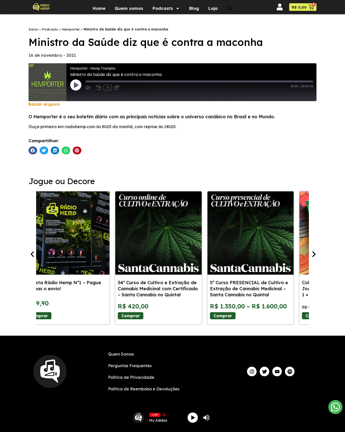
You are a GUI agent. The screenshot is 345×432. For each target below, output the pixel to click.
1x (107, 87)
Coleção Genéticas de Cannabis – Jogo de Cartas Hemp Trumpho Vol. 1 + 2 (264, 289)
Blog (194, 20)
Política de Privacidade (131, 377)
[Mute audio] (89, 87)
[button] (229, 20)
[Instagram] (252, 371)
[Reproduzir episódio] (75, 85)
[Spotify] (289, 371)
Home (99, 20)
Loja (213, 20)
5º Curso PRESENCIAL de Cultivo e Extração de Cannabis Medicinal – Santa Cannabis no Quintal (171, 289)
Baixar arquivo (44, 104)
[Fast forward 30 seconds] (118, 87)
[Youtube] (277, 371)
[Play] (193, 417)
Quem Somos (121, 354)
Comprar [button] (237, 315)
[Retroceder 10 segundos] (98, 87)
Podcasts (162, 20)
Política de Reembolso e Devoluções (143, 388)
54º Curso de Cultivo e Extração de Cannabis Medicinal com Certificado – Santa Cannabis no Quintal (80, 289)
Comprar (52, 315)
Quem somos (129, 20)
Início (33, 29)
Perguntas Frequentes (130, 365)
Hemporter (71, 29)
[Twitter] (264, 371)
